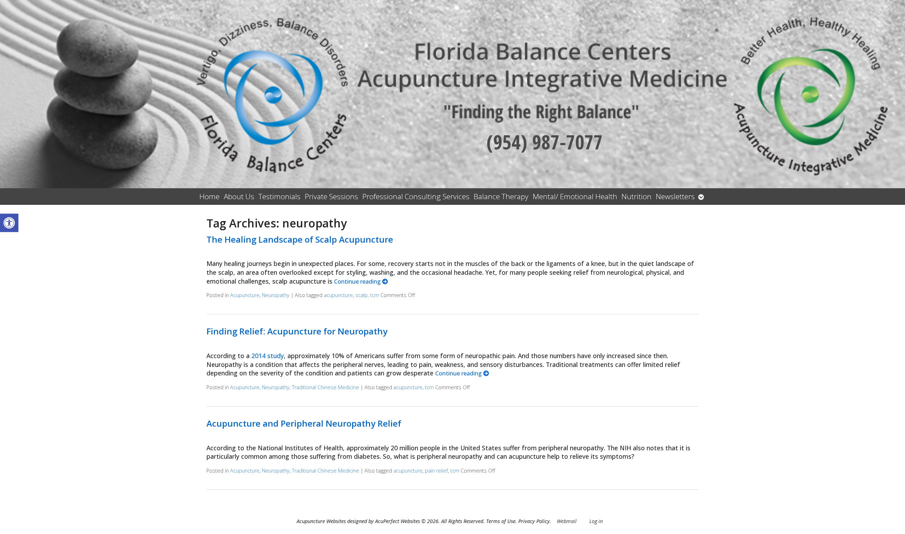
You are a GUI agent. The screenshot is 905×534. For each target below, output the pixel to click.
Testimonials (279, 196)
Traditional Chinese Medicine (325, 387)
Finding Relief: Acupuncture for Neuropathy (296, 331)
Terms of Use (500, 521)
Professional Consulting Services (415, 196)
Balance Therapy (501, 196)
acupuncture (338, 295)
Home (209, 196)
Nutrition (636, 196)
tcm (374, 295)
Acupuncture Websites (321, 521)
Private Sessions (331, 196)
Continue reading (358, 281)
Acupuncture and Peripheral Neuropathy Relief (303, 423)
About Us (239, 196)
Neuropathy (276, 295)
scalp (361, 295)
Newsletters (675, 196)
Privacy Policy (534, 521)
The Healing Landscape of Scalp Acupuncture (299, 239)
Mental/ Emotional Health (575, 196)
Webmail (567, 521)
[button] (9, 223)
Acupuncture (244, 295)
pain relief (436, 470)
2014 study (267, 355)
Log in (596, 521)
